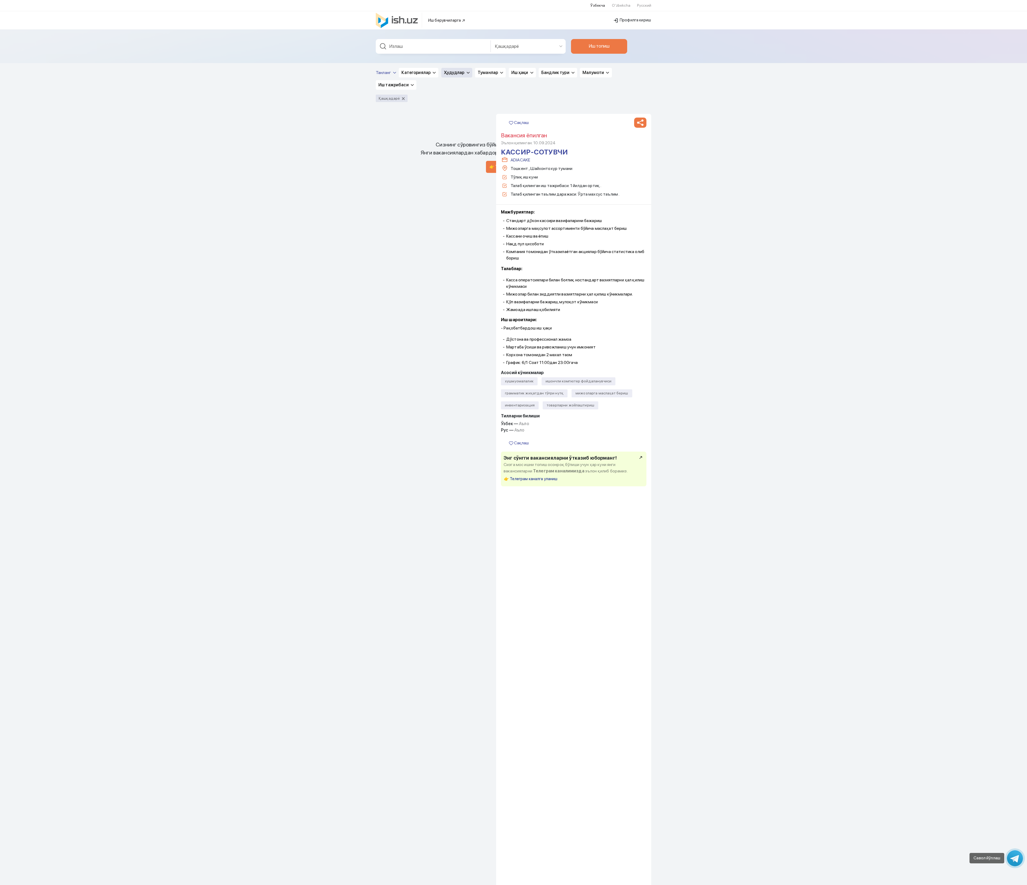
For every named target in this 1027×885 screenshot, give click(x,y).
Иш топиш (599, 46)
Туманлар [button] (488, 72)
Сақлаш (521, 122)
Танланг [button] (384, 72)
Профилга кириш (635, 20)
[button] (640, 123)
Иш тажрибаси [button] (393, 84)
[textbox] (433, 46)
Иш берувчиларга (445, 20)
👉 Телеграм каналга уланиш (531, 478)
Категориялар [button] (416, 72)
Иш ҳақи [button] (520, 72)
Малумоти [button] (594, 72)
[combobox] (433, 46)
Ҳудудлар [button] (454, 72)
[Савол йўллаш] (1015, 858)
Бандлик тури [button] (555, 72)
